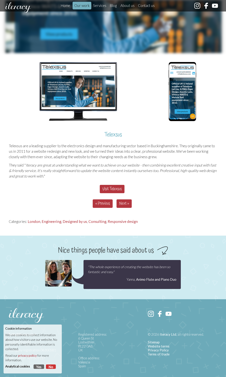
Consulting (97, 221)
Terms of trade (159, 354)
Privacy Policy (158, 350)
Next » (124, 203)
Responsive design (123, 221)
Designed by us (75, 221)
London (34, 221)
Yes (38, 367)
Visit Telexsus (112, 189)
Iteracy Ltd (168, 334)
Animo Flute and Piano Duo (156, 279)
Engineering (51, 221)
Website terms (159, 346)
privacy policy (27, 355)
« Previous (102, 203)
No (51, 367)
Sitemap (154, 342)
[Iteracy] (18, 7)
